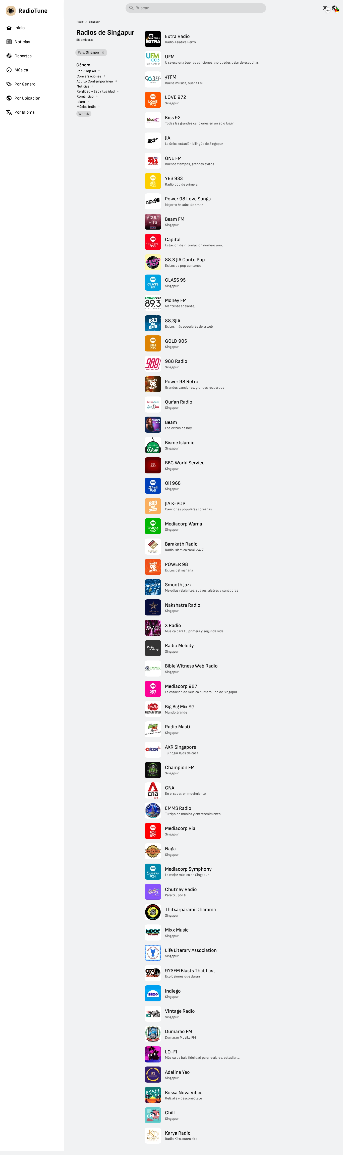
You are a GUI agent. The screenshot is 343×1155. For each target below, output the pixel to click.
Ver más (83, 114)
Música (21, 70)
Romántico (85, 96)
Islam (81, 102)
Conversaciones (89, 76)
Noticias (22, 42)
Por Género (25, 84)
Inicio (20, 27)
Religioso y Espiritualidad (96, 91)
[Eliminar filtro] (102, 52)
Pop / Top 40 (86, 71)
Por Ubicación (27, 98)
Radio (80, 21)
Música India (86, 107)
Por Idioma (25, 112)
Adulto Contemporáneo (95, 81)
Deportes (23, 56)
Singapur (94, 21)
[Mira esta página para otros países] (334, 8)
